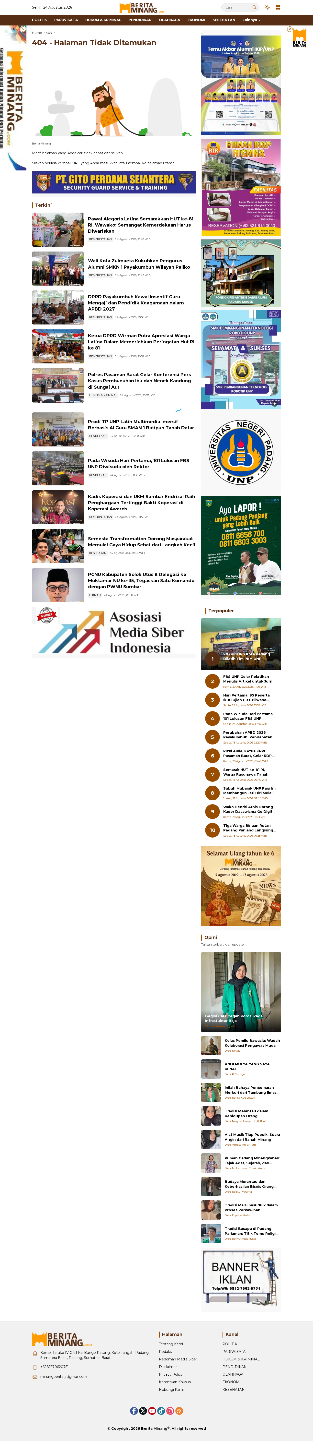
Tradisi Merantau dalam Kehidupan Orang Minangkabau (246, 1113)
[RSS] (179, 1411)
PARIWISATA (234, 1351)
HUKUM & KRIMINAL (103, 395)
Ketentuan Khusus (175, 1382)
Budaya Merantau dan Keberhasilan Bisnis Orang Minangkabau (249, 1184)
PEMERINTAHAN (100, 239)
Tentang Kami (171, 1344)
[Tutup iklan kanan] (290, 29)
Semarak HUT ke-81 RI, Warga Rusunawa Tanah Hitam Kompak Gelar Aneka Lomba (248, 772)
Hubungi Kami (171, 1389)
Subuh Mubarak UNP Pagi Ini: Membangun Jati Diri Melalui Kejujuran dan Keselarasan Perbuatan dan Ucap (250, 791)
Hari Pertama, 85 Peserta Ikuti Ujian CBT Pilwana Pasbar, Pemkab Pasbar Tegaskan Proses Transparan (246, 698)
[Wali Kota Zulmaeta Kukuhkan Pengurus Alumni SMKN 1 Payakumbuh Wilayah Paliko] (58, 269)
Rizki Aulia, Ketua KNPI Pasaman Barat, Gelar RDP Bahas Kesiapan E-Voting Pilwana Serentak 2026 (247, 753)
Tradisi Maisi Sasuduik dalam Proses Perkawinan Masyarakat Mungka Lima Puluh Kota (251, 1208)
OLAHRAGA (233, 1374)
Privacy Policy (171, 1374)
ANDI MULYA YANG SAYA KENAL (247, 1066)
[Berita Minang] (144, 7)
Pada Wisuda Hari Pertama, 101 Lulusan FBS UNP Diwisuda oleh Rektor (248, 716)
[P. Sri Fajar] (211, 1069)
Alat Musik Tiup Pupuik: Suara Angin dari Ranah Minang (252, 1137)
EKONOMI (232, 1382)
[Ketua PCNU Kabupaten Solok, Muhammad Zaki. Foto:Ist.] (58, 585)
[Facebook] (134, 1411)
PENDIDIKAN (98, 436)
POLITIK (230, 1344)
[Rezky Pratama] (211, 1186)
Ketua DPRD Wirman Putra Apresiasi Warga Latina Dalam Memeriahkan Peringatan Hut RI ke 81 (141, 342)
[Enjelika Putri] (211, 1210)
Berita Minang (154, 1428)
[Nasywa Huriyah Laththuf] (211, 1116)
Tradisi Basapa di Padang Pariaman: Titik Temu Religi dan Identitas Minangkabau (250, 1231)
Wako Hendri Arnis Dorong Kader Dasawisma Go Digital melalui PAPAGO (249, 809)
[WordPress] (161, 1411)
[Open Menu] (278, 7)
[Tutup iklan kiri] (23, 29)
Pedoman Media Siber (178, 1359)
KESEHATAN (97, 553)
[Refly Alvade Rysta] (211, 1233)
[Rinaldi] (211, 1045)
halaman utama (160, 163)
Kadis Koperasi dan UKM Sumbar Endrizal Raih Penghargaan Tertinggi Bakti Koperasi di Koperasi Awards (141, 503)
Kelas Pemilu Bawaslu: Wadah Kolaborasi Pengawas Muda (252, 1043)
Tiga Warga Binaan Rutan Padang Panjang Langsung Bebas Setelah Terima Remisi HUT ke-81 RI (248, 828)
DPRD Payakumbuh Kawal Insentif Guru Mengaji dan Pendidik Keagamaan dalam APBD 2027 (136, 303)
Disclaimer (168, 1367)
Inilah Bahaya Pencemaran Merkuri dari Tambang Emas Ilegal (251, 1090)
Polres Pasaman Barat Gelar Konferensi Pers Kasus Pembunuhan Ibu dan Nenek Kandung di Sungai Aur (139, 381)
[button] (254, 7)
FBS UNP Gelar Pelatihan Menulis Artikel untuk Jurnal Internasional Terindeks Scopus (249, 679)
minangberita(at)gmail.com (63, 1376)
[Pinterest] (152, 1411)
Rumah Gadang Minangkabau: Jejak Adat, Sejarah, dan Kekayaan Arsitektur (252, 1160)
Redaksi (165, 1351)
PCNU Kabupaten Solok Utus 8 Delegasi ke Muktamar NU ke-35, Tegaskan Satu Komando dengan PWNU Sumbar (141, 580)
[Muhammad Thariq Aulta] (211, 1163)
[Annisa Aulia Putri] (211, 1139)
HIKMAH (95, 595)
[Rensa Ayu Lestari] (211, 1092)
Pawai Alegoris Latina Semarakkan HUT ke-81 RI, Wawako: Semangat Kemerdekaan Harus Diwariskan (140, 225)
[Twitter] (143, 1411)
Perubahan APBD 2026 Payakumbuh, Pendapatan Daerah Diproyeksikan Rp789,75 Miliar (247, 735)
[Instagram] (170, 1411)
